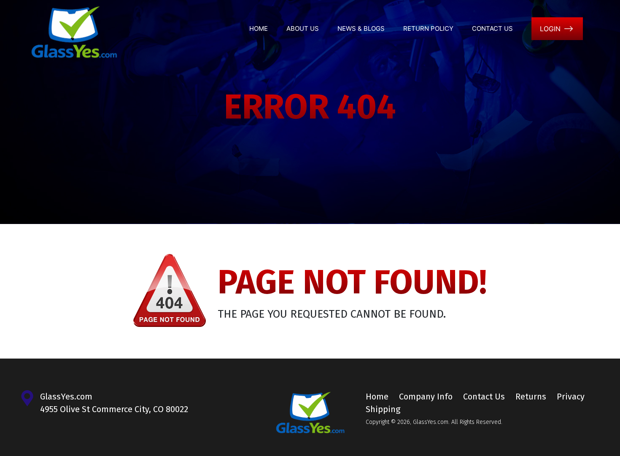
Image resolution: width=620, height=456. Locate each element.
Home (258, 28)
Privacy (571, 396)
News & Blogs (361, 28)
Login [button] (550, 28)
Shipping (383, 409)
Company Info (426, 396)
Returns (530, 396)
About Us (302, 28)
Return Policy (428, 28)
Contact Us (492, 28)
